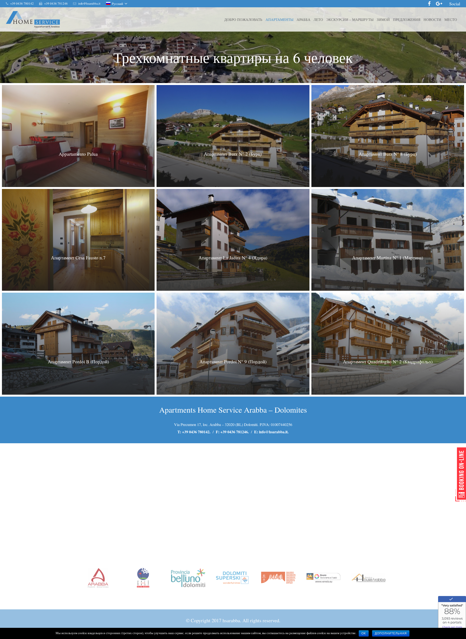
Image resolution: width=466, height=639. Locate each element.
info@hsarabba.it (273, 432)
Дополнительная (391, 633)
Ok (363, 633)
